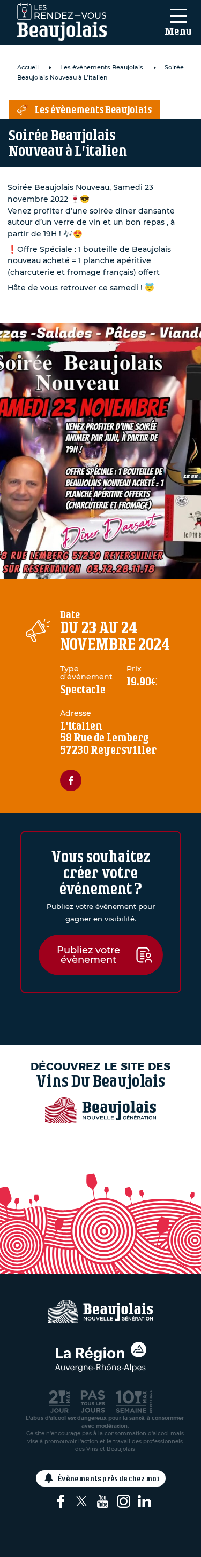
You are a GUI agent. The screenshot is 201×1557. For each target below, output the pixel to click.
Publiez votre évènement (88, 955)
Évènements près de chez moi (109, 1478)
